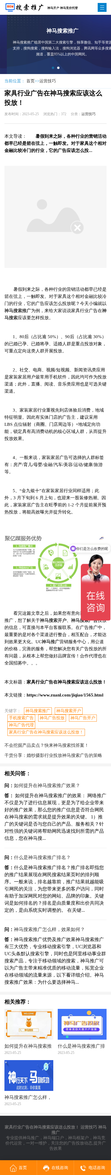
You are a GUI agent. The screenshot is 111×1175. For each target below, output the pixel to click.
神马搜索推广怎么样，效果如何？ (49, 929)
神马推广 (30, 1138)
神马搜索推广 (37, 711)
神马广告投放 (52, 718)
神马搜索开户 (68, 711)
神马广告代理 (21, 725)
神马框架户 (78, 1138)
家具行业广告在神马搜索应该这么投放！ (46, 732)
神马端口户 (53, 1138)
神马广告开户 (82, 718)
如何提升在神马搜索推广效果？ (47, 785)
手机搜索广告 (21, 718)
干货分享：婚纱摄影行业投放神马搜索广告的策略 (53, 755)
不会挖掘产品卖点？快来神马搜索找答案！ (46, 745)
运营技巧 (47, 81)
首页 (30, 81)
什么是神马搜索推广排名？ (42, 857)
